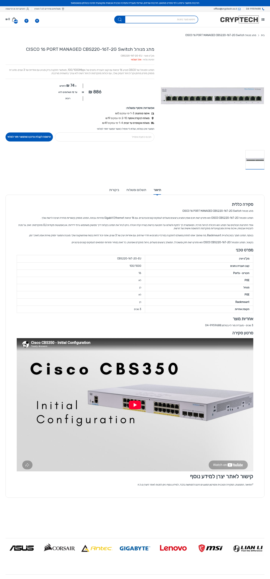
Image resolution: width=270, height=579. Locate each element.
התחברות (20, 8)
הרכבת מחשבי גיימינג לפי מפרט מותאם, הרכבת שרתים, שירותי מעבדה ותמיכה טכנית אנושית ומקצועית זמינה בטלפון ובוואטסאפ (135, 3)
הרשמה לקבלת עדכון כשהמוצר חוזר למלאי (29, 136)
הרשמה (9, 8)
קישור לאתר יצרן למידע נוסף (221, 476)
